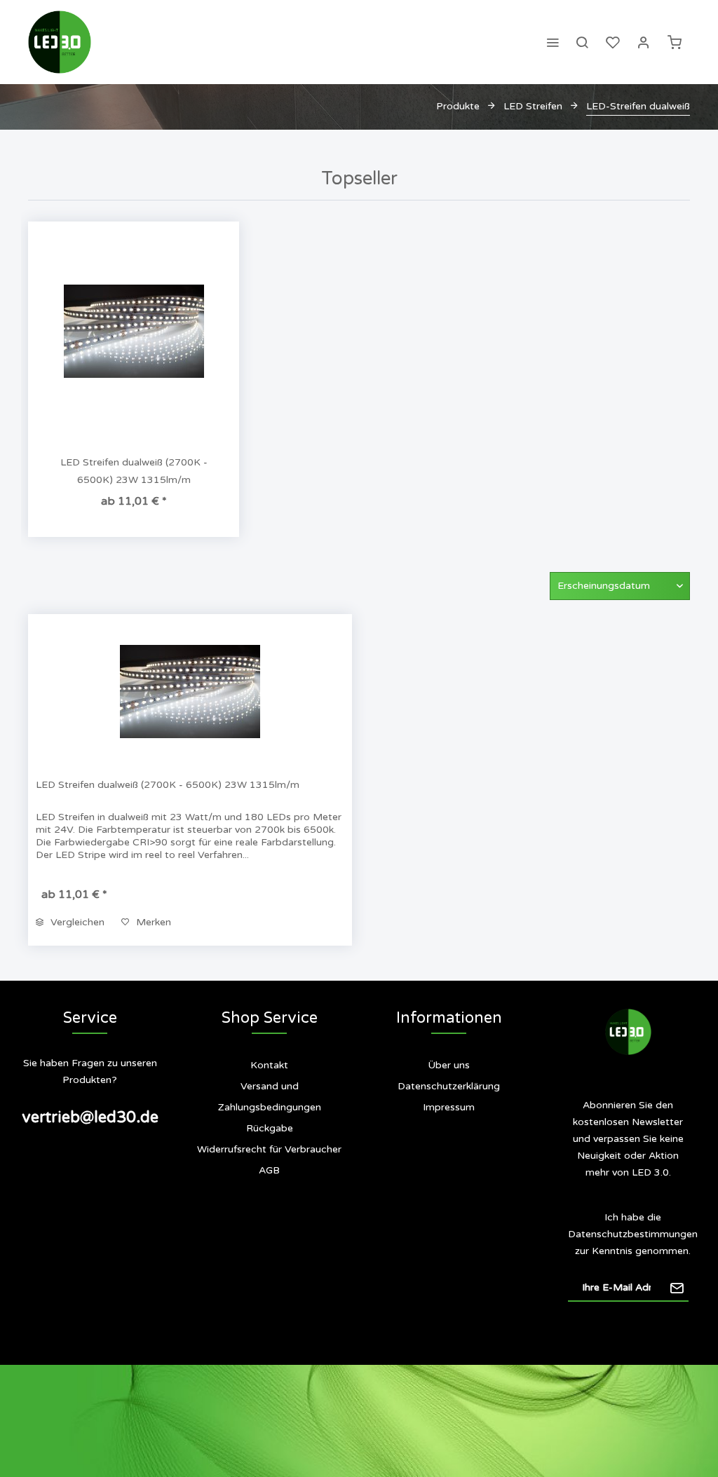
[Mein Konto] (644, 42)
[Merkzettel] (613, 42)
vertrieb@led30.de (90, 1117)
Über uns (449, 1065)
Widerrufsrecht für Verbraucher (269, 1149)
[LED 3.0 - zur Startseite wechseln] (59, 42)
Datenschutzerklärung (449, 1086)
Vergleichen (76, 922)
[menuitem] (552, 42)
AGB (269, 1170)
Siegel (457, 1163)
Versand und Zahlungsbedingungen (269, 1096)
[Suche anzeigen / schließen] (582, 42)
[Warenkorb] (675, 42)
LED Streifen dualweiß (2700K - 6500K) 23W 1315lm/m (134, 471)
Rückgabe (269, 1128)
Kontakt (269, 1065)
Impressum (449, 1107)
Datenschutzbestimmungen (633, 1234)
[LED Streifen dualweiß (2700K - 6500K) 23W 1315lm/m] (133, 331)
